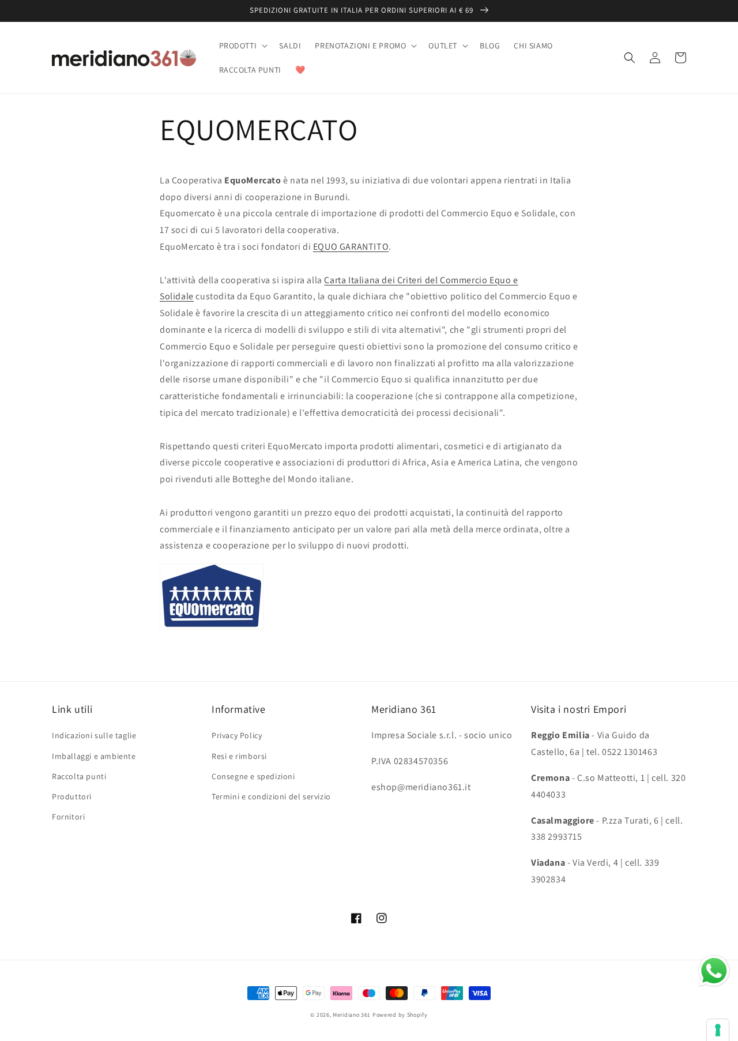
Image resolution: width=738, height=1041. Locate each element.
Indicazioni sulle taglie (94, 735)
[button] (242, 45)
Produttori (72, 796)
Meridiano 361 (352, 1015)
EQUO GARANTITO (351, 246)
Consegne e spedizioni (253, 776)
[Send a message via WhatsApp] (714, 971)
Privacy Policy (237, 735)
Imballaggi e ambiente (94, 756)
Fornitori (68, 816)
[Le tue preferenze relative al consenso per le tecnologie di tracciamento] (718, 1030)
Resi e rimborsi (239, 756)
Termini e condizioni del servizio (271, 796)
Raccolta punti (79, 776)
